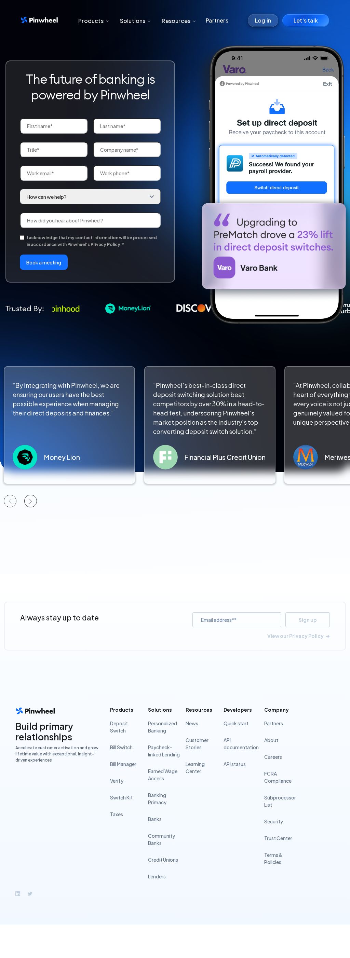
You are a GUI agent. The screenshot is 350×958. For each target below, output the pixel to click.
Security (273, 821)
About (271, 740)
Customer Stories (197, 743)
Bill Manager (123, 764)
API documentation (241, 743)
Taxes (116, 814)
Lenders (157, 876)
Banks (155, 819)
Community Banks (161, 839)
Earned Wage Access (162, 774)
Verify (116, 781)
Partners (217, 20)
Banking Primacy (157, 798)
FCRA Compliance (278, 777)
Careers (273, 757)
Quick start (236, 723)
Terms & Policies (273, 858)
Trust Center (278, 838)
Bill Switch (121, 747)
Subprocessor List (280, 801)
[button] (93, 20)
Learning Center (195, 767)
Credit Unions (163, 860)
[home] (39, 21)
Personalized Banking (162, 727)
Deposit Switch (119, 727)
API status (235, 764)
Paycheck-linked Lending (164, 750)
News (192, 723)
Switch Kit (121, 797)
